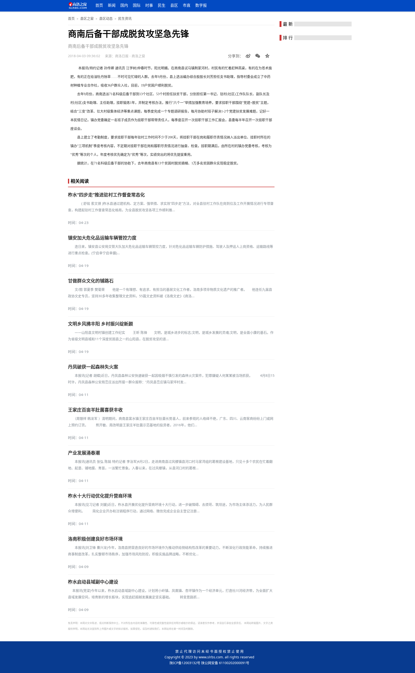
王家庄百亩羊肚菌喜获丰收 (95, 410)
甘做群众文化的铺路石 (91, 280)
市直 (186, 5)
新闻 (112, 5)
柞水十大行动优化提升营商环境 (100, 496)
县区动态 (106, 18)
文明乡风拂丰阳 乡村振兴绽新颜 (100, 323)
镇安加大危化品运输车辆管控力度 (102, 237)
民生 (161, 5)
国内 (124, 5)
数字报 (201, 5)
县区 (174, 5)
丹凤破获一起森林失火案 (93, 366)
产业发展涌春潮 (84, 453)
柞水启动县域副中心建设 (93, 582)
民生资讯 (125, 18)
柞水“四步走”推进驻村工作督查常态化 (106, 194)
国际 (136, 5)
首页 (99, 5)
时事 (149, 5)
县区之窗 (87, 18)
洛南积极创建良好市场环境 (95, 539)
